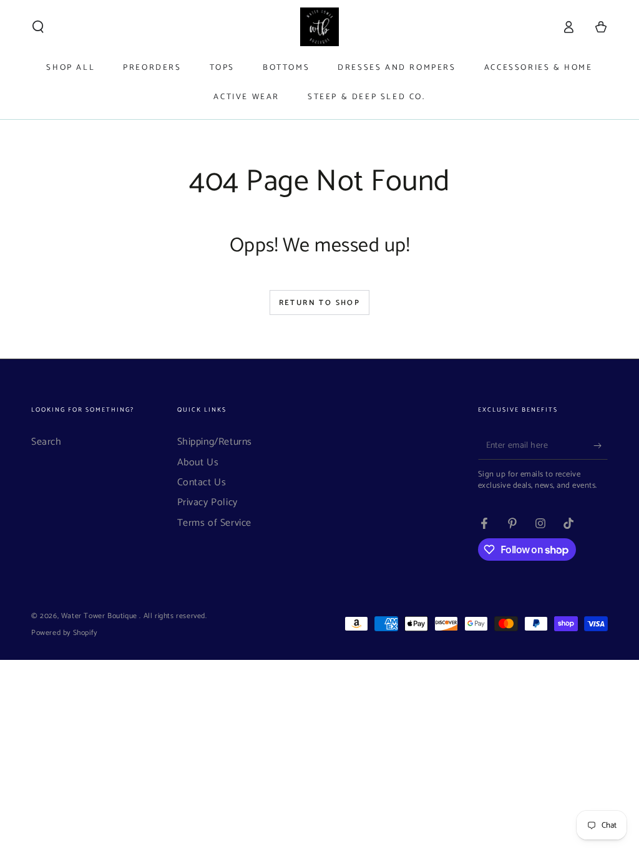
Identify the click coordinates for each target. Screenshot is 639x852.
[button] (38, 27)
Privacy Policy (207, 502)
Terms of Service (214, 523)
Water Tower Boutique (100, 616)
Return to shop (320, 303)
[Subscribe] (600, 445)
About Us (198, 462)
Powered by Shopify (64, 633)
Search (46, 441)
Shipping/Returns (215, 441)
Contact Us (202, 482)
